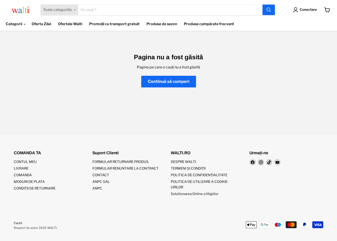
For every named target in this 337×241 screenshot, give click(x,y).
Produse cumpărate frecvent (209, 24)
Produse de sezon (161, 24)
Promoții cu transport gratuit (114, 24)
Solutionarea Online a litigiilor (194, 194)
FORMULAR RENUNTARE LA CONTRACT (125, 168)
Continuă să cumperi (168, 81)
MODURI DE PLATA (29, 182)
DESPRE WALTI (183, 162)
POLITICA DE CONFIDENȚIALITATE (199, 175)
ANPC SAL (101, 182)
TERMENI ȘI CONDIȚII (188, 168)
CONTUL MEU (25, 162)
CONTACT (100, 175)
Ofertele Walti (70, 24)
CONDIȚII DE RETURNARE (34, 188)
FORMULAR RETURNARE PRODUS (120, 162)
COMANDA (23, 175)
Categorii (14, 24)
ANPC (97, 188)
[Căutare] (268, 10)
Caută (18, 223)
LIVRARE (21, 168)
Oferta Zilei (41, 24)
